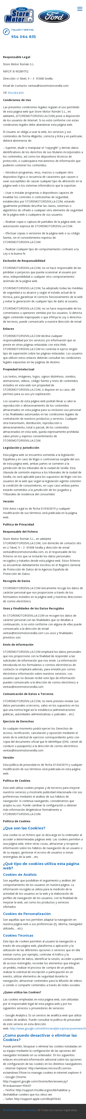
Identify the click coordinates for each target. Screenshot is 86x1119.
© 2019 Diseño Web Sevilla (19, 1110)
